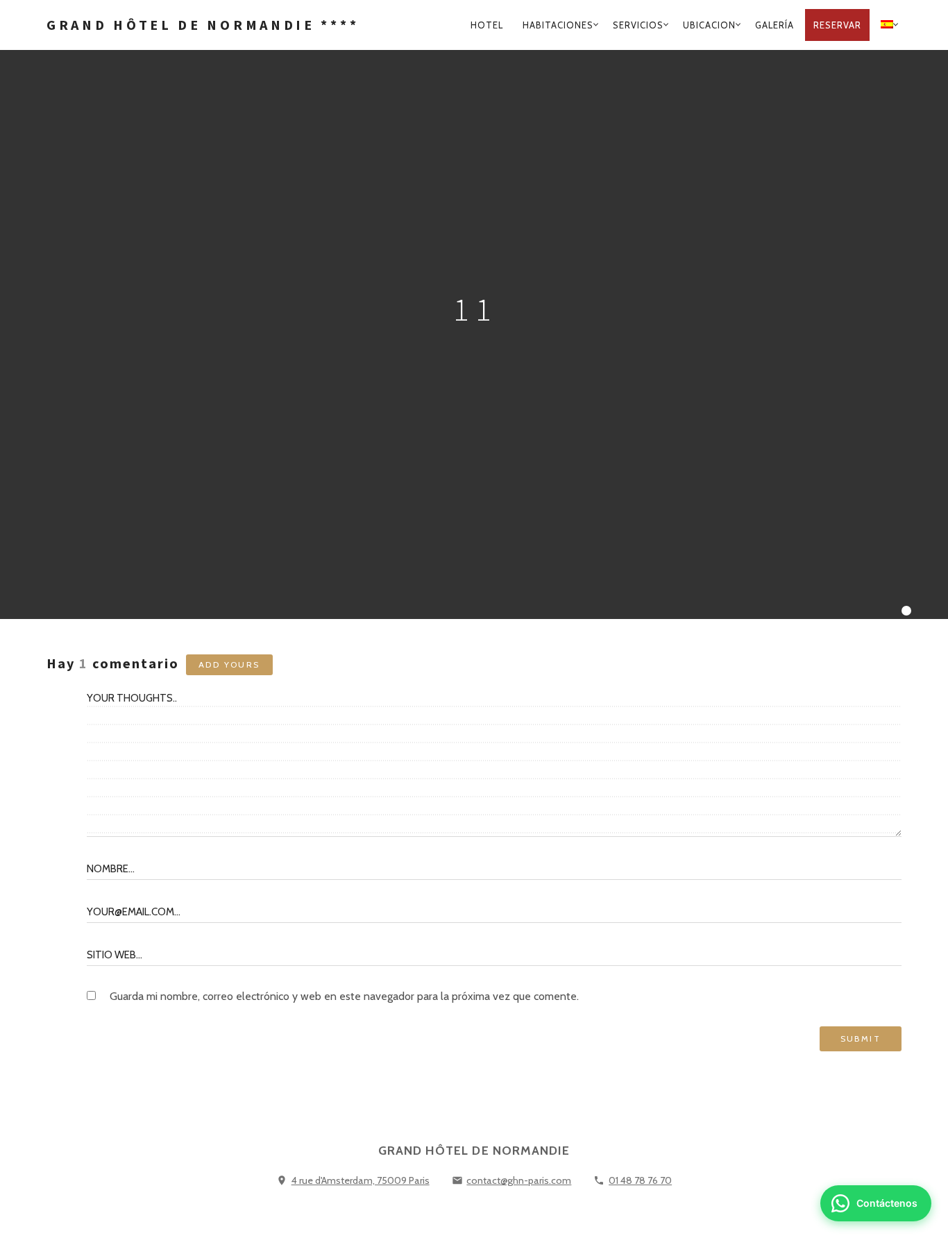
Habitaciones (558, 25)
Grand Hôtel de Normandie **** (202, 24)
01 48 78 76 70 (640, 1180)
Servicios (638, 25)
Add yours (229, 664)
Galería (774, 25)
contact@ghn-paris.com (518, 1180)
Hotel (487, 25)
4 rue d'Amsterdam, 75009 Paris (360, 1180)
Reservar (837, 25)
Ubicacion (709, 25)
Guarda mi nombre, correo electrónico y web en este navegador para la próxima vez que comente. (344, 996)
